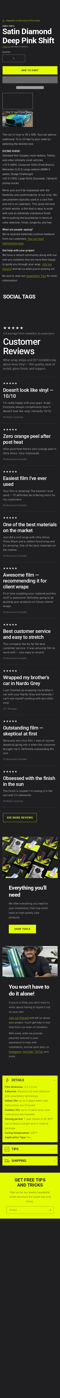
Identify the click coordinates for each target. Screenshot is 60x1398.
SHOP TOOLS (22, 929)
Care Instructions (12, 1266)
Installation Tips (36, 275)
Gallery (7, 1282)
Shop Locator (10, 1279)
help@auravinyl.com (14, 1334)
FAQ (5, 1289)
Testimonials (10, 1286)
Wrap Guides (10, 1273)
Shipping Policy (11, 1248)
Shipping (6, 47)
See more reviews (20, 817)
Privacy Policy (10, 1235)
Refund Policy (10, 1245)
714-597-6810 (10, 1325)
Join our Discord (19, 1017)
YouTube (28, 1051)
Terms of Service (12, 1238)
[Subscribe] (49, 1210)
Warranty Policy (11, 1232)
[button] (30, 80)
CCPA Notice (10, 1242)
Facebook (8, 1354)
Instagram (15, 1051)
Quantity (6, 52)
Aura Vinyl (25, 1392)
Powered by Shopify (37, 1392)
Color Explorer (10, 1276)
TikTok (38, 1051)
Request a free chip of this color (23, 20)
